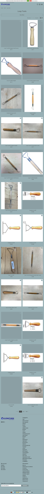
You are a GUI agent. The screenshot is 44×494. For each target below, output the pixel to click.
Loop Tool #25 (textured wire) (11, 210)
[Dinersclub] (25, 492)
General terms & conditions (28, 466)
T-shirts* (24, 426)
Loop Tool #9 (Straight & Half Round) (11, 177)
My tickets (3, 468)
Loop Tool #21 (11, 404)
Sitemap (24, 475)
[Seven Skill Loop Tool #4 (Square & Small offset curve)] (33, 260)
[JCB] (23, 492)
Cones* (24, 448)
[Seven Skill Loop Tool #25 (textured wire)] (11, 195)
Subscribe (25, 485)
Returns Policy (25, 479)
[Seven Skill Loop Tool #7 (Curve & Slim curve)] (33, 130)
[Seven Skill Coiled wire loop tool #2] (11, 98)
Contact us (25, 476)
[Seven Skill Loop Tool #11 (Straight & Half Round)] (11, 33)
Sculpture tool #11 (32, 210)
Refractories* (25, 439)
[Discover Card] (21, 492)
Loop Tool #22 (33, 113)
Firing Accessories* (26, 433)
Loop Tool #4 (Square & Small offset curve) (32, 275)
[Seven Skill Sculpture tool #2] (33, 228)
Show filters (22, 14)
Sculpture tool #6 (11, 242)
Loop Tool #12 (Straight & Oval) (33, 80)
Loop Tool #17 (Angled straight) (11, 145)
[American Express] (15, 492)
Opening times (25, 478)
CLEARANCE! (25, 461)
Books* (24, 425)
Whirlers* (24, 443)
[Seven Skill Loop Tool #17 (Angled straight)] (11, 130)
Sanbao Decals (25, 428)
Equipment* (25, 449)
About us (24, 465)
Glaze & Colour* (25, 420)
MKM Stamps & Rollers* (27, 458)
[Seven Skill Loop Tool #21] (11, 390)
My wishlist (3, 469)
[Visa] (13, 492)
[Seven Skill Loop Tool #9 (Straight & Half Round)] (11, 163)
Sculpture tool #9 (32, 340)
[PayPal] (16, 492)
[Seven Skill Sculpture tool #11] (33, 195)
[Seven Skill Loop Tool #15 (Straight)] (33, 163)
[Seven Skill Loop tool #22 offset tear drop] (33, 33)
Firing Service (25, 481)
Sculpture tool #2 (32, 242)
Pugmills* (24, 446)
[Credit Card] (20, 492)
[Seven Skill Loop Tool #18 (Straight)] (11, 66)
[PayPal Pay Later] (18, 492)
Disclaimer (25, 468)
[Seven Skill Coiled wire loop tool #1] (33, 292)
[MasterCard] (11, 492)
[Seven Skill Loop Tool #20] (11, 260)
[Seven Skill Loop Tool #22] (33, 98)
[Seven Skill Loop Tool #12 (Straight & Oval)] (33, 66)
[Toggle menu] (42, 4)
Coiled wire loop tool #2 (11, 113)
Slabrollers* (25, 441)
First (20, 411)
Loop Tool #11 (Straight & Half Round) (11, 48)
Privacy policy (25, 469)
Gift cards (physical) (26, 445)
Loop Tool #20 (11, 275)
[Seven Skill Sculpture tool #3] (33, 357)
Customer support (26, 473)
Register (2, 465)
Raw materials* (25, 422)
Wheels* (24, 423)
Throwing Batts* (26, 452)
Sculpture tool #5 (11, 372)
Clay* (24, 419)
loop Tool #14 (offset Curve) (11, 307)
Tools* (24, 430)
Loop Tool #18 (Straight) (11, 80)
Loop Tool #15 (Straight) (32, 177)
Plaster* (24, 432)
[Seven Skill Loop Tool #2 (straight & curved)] (11, 325)
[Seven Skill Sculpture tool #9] (33, 325)
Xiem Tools (25, 455)
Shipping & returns (26, 472)
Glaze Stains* (25, 435)
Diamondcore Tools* (26, 457)
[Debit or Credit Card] (27, 492)
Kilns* (24, 438)
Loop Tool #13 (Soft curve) (33, 404)
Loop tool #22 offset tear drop (33, 48)
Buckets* (24, 436)
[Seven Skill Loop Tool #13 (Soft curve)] (33, 390)
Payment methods (26, 471)
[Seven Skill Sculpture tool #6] (11, 228)
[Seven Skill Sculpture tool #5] (11, 357)
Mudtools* (25, 454)
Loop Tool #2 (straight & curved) (11, 340)
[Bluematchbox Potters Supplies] (5, 4)
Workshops (25, 459)
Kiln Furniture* (25, 451)
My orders (3, 466)
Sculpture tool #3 (32, 372)
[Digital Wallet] (29, 492)
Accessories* (25, 442)
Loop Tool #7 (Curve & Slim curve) (32, 145)
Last (23, 411)
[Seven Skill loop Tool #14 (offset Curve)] (11, 292)
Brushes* (24, 429)
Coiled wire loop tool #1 (32, 307)
